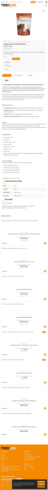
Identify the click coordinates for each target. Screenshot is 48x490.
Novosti (3, 461)
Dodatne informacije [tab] (18, 75)
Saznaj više (4, 243)
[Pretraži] (20, 2)
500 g (15, 189)
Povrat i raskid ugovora (29, 458)
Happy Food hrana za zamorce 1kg (24, 373)
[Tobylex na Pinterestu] (33, 468)
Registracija (40, 2)
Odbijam (41, 484)
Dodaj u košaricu (16, 58)
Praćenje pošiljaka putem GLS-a (8, 468)
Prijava (33, 2)
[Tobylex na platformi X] (28, 468)
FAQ (2, 459)
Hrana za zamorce (24, 260)
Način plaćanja (4, 458)
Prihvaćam (41, 481)
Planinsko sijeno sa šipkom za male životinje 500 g (24, 400)
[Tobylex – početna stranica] (24, 448)
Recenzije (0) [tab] (30, 75)
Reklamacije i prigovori (29, 459)
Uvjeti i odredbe (27, 453)
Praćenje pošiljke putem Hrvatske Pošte (10, 466)
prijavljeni (10, 208)
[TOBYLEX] (8, 5)
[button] (46, 5)
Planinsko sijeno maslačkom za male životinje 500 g (24, 426)
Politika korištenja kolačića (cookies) (32, 456)
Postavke (41, 486)
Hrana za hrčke (24, 399)
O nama (3, 453)
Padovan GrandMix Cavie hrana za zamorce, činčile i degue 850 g (24, 234)
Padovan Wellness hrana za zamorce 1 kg (24, 261)
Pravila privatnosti (28, 455)
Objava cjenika (4, 471)
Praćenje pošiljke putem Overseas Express (11, 469)
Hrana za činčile (24, 232)
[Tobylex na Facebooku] (25, 468)
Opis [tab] (8, 75)
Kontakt (3, 455)
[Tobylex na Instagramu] (30, 468)
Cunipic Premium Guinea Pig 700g (24, 289)
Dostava (3, 456)
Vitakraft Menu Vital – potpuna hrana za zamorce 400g (24, 345)
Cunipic (6, 69)
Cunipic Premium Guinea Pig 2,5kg (24, 317)
